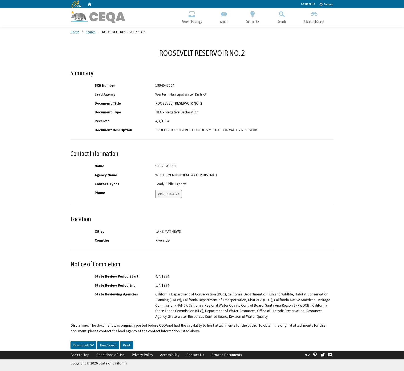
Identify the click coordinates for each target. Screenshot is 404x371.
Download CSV (83, 345)
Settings (328, 4)
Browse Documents (226, 354)
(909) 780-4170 (168, 194)
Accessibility (169, 354)
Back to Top (79, 354)
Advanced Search (314, 22)
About (224, 22)
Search (282, 22)
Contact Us (308, 4)
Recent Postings (192, 22)
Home (74, 32)
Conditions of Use (110, 354)
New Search (108, 345)
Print (126, 345)
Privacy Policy (142, 354)
